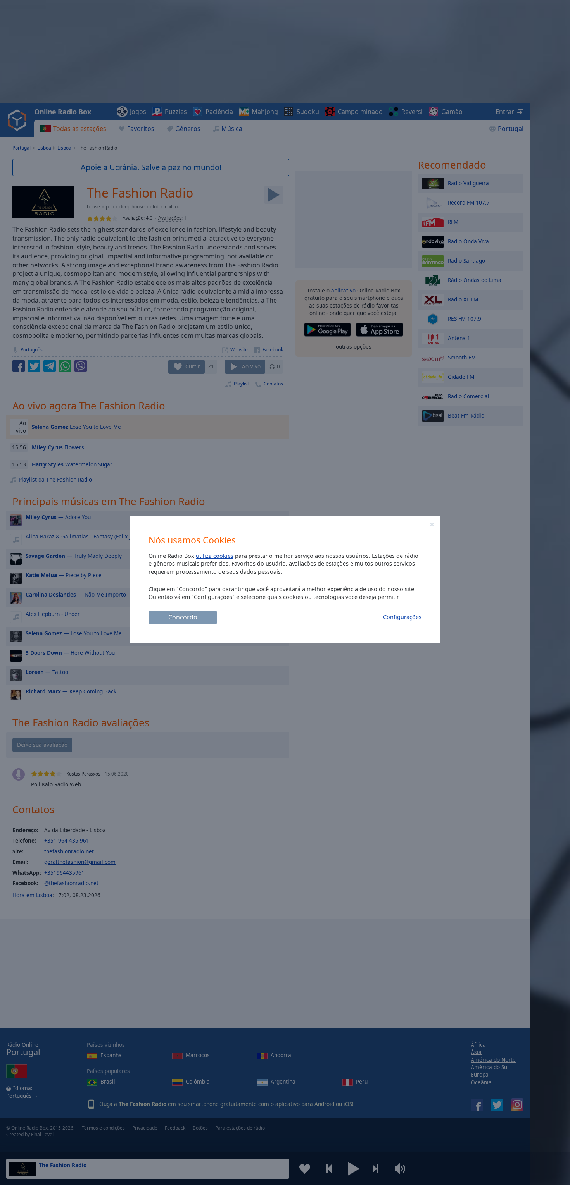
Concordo (182, 617)
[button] (432, 524)
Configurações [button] (402, 617)
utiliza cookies (214, 555)
